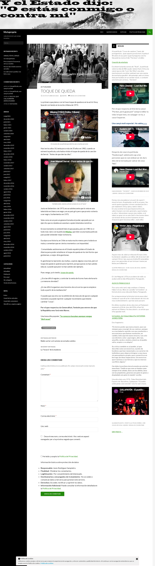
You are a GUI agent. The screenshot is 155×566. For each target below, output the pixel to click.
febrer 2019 (7, 151)
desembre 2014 (9, 244)
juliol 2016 (7, 195)
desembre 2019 (9, 145)
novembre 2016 (9, 186)
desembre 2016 (9, 183)
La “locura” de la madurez (51, 348)
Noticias (123, 32)
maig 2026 (7, 116)
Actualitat (7, 271)
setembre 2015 (9, 224)
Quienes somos (111, 32)
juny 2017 (7, 174)
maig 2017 (7, 177)
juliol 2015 (7, 230)
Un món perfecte (9, 58)
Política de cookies (47, 563)
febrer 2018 (7, 160)
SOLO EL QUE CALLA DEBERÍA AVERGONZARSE (11, 99)
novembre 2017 (9, 163)
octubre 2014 (8, 250)
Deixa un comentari (77, 96)
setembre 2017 (9, 168)
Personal (6, 277)
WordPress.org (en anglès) (12, 304)
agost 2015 (7, 227)
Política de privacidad (137, 32)
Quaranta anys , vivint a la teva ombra (127, 423)
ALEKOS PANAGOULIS (121, 283)
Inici (101, 32)
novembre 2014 (9, 247)
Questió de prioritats (120, 62)
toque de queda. (67, 272)
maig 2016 (7, 200)
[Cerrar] (137, 559)
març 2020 (7, 142)
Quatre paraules (118, 268)
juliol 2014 (7, 256)
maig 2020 (7, 136)
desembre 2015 (9, 215)
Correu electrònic (48, 416)
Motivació (7, 274)
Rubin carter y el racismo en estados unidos (58, 339)
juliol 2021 (7, 122)
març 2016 (7, 206)
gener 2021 (7, 128)
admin (64, 96)
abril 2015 (7, 238)
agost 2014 (7, 253)
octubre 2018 (8, 157)
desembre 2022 (9, 119)
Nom (43, 406)
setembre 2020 (9, 133)
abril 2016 (7, 203)
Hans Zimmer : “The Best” (121, 191)
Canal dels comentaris (11, 301)
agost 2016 (7, 192)
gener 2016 (7, 212)
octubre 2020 (8, 131)
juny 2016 (7, 198)
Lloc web (44, 426)
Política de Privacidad (52, 488)
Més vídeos (117, 432)
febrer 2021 (7, 125)
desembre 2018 (9, 154)
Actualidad (46, 87)
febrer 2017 (7, 180)
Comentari (46, 374)
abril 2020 (7, 139)
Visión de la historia (10, 283)
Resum (121, 46)
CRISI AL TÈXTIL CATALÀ (11, 56)
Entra (5, 295)
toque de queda (49, 328)
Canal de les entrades (11, 298)
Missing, (68, 232)
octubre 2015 (8, 221)
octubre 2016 (8, 189)
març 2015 (7, 241)
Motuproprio (10, 32)
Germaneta (13, 104)
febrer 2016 (7, 209)
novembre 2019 (9, 148)
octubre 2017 (8, 166)
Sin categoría (8, 280)
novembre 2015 (9, 218)
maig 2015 (7, 235)
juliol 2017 (7, 171)
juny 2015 (7, 233)
